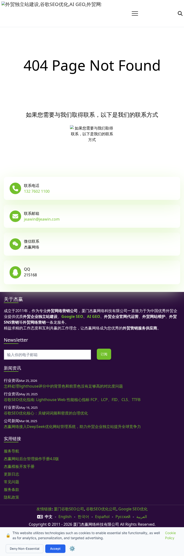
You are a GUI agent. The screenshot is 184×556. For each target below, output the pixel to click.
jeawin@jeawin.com (42, 219)
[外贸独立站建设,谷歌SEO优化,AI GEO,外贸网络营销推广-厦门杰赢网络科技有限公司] (51, 13)
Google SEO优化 (133, 509)
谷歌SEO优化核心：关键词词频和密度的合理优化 (46, 413)
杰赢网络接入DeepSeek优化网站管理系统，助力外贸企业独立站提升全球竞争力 (72, 426)
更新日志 (11, 474)
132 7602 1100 (37, 191)
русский (122, 516)
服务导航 (11, 451)
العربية (141, 516)
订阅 (104, 354)
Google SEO (72, 316)
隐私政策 (11, 497)
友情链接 (44, 509)
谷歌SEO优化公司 (101, 509)
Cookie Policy (170, 535)
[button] (135, 13)
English (65, 516)
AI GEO (93, 316)
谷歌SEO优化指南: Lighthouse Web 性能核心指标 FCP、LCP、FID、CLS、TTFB (72, 399)
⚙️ (72, 548)
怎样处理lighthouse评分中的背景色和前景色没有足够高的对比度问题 (63, 386)
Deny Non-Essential (24, 548)
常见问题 (11, 481)
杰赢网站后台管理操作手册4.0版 (31, 458)
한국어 (83, 516)
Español (102, 516)
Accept (55, 548)
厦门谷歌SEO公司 (69, 509)
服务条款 (11, 489)
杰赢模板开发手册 (19, 466)
